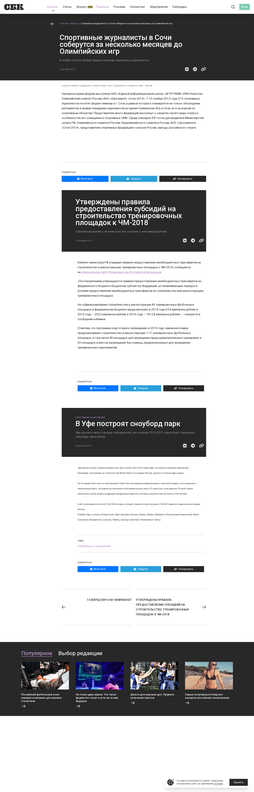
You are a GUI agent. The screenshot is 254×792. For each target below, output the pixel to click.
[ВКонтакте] (217, 6)
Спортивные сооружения (90, 417)
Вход (244, 6)
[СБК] (14, 7)
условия (218, 783)
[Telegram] (223, 7)
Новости (74, 23)
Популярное (36, 653)
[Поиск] (233, 7)
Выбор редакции (80, 653)
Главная (64, 23)
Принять (239, 782)
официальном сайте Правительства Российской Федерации (121, 272)
